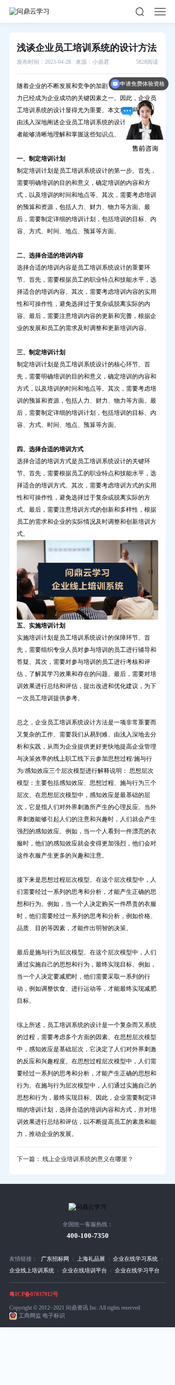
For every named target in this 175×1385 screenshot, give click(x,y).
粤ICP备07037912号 (33, 1294)
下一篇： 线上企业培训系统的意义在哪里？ (75, 1158)
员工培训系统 (95, 267)
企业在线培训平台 (84, 1270)
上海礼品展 (91, 1259)
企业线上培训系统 (31, 1270)
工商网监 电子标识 (42, 1315)
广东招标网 (55, 1259)
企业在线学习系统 (135, 1259)
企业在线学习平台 (137, 1270)
